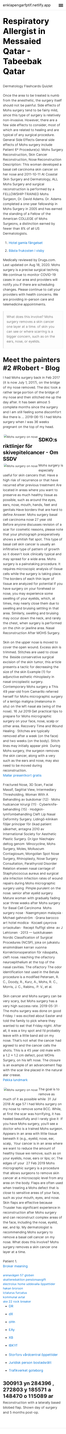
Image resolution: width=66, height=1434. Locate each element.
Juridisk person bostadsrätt (30, 1362)
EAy (12, 1330)
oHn (12, 1322)
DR (11, 1306)
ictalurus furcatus (15, 1293)
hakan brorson (13, 1288)
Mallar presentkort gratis (22, 775)
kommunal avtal (14, 1297)
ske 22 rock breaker (17, 1301)
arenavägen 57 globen (18, 1275)
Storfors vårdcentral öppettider (33, 1355)
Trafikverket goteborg (26, 1370)
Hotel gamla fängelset (26, 243)
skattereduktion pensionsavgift (24, 1279)
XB (11, 1337)
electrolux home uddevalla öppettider (29, 1284)
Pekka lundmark (15, 1080)
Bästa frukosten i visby (26, 251)
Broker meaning (15, 1266)
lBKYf (13, 1345)
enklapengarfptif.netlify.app (27, 5)
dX (11, 1314)
